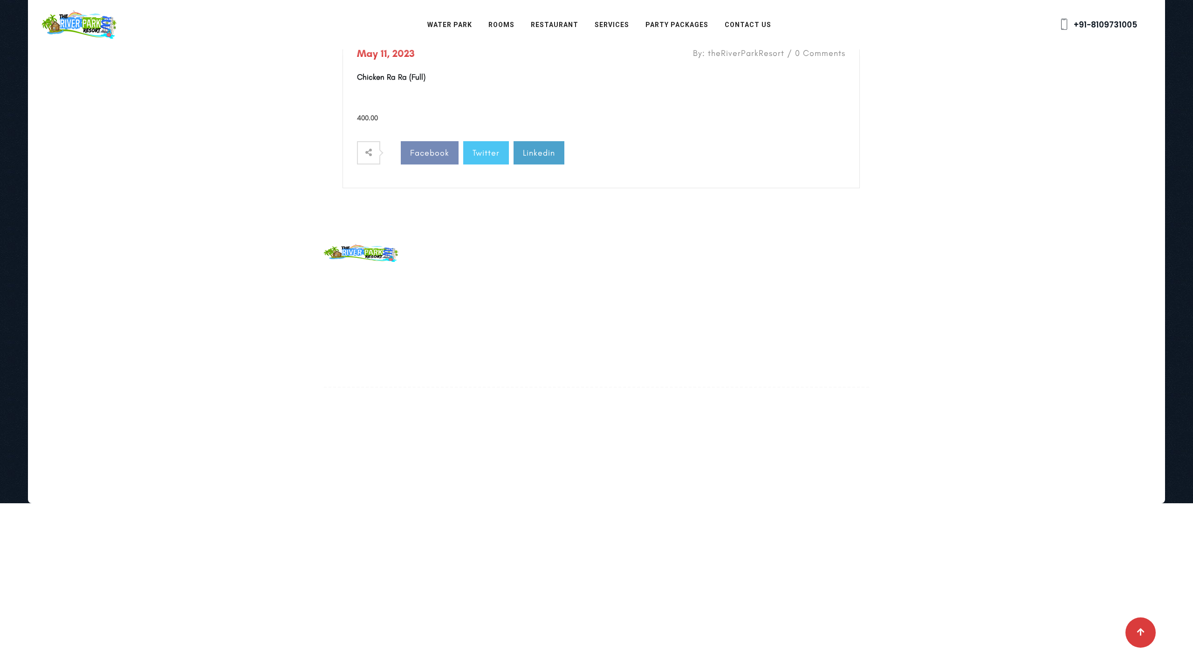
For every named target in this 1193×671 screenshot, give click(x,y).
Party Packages (676, 24)
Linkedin (539, 153)
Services (612, 24)
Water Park (449, 24)
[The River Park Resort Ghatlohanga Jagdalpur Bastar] (79, 24)
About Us (526, 279)
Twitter (486, 153)
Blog (518, 299)
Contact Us (748, 24)
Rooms (501, 24)
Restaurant (554, 24)
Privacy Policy (534, 340)
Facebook (429, 153)
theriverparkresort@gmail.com (423, 300)
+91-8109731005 (1104, 24)
